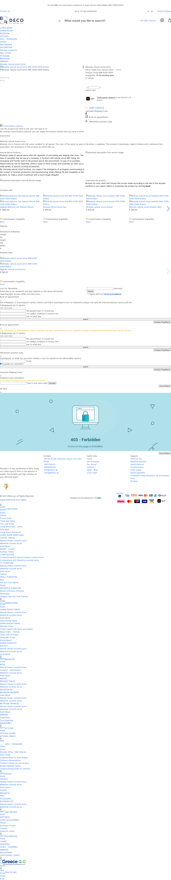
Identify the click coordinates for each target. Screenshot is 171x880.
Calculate (52, 383)
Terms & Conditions (112, 294)
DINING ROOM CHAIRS (10, 623)
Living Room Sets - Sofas (11, 526)
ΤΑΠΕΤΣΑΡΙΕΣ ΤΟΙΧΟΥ (10, 855)
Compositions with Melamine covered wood (19, 560)
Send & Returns (137, 464)
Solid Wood (5, 546)
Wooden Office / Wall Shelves (13, 752)
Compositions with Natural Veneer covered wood (22, 557)
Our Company (93, 461)
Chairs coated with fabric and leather (16, 629)
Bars (2, 580)
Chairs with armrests (9, 634)
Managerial (5, 793)
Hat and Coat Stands (9, 582)
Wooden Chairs (6, 626)
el (148, 11)
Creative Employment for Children (15, 769)
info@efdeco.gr (51, 470)
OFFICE (3, 42)
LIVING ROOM (6, 28)
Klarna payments (137, 473)
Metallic (3, 678)
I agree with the (105, 294)
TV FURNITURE (6, 563)
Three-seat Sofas (7, 521)
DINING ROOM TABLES (10, 609)
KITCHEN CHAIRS (8, 733)
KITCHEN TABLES (8, 736)
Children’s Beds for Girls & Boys (14, 757)
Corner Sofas (6, 518)
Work (2, 796)
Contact (90, 467)
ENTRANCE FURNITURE (10, 588)
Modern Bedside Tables (10, 766)
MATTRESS (5, 817)
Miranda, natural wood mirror (13, 64)
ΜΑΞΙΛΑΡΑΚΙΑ (6, 852)
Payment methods (138, 461)
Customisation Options (12, 126)
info (97, 498)
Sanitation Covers (8, 825)
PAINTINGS (5, 844)
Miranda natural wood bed (54, 207)
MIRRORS (4, 61)
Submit (90, 291)
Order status (135, 470)
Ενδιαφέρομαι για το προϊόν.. (13, 305)
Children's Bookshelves (10, 760)
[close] (1, 300)
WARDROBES (6, 723)
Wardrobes (5, 593)
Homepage (5, 56)
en (152, 11)
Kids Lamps (5, 755)
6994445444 (50, 467)
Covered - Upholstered (10, 670)
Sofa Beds (4, 529)
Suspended (5, 717)
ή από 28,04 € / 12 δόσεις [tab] (114, 98)
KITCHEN (4, 36)
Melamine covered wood (11, 543)
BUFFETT (4, 646)
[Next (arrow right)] (3, 80)
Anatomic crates (7, 831)
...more (118, 70)
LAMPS (3, 841)
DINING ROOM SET (8, 643)
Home (89, 459)
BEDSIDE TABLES (7, 681)
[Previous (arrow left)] (1, 80)
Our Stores (91, 464)
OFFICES (4, 779)
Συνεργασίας (5, 798)
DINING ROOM (6, 30)
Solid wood (5, 571)
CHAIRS (3, 790)
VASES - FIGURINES (9, 847)
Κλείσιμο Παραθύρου (162, 322)
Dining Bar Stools (7, 637)
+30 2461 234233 (148, 20)
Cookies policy (137, 467)
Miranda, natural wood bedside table (145, 207)
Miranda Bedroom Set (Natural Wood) (16, 207)
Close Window (164, 386)
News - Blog (92, 470)
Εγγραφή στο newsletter (13, 364)
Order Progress (164, 11)
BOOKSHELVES (6, 801)
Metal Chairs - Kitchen (10, 632)
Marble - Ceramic (7, 549)
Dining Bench (6, 640)
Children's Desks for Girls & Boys (14, 763)
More (2, 222)
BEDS (2, 664)
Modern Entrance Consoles (12, 591)
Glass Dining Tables (8, 620)
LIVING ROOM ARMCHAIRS (12, 535)
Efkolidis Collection (8, 50)
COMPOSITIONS (7, 554)
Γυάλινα (3, 574)
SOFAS (3, 515)
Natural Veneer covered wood (13, 540)
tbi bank (134, 481)
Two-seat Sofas (7, 524)
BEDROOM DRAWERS (9, 692)
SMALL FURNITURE (8, 577)
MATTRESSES (6, 44)
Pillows (3, 823)
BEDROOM (4, 33)
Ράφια (2, 585)
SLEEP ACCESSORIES (9, 820)
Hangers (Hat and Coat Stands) (14, 596)
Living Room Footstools (10, 532)
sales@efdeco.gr (51, 473)
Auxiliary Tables (7, 552)
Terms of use (136, 459)
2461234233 (49, 464)
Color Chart (92, 473)
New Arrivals (5, 53)
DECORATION (6, 47)
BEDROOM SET (6, 689)
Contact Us (5, 11)
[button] (82, 66)
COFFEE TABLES (7, 538)
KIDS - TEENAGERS (8, 39)
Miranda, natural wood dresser (99, 207)
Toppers (3, 828)
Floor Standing (6, 720)
